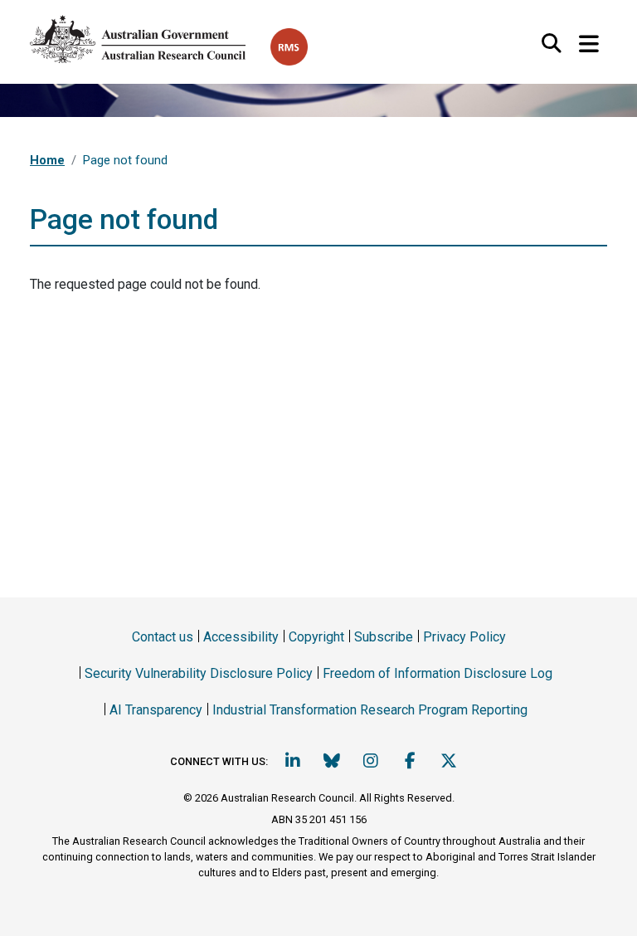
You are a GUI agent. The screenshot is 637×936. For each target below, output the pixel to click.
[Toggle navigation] (588, 44)
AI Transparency (155, 710)
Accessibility (241, 637)
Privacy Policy (464, 637)
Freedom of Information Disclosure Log (437, 673)
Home (47, 160)
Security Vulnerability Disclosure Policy (199, 673)
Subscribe (383, 637)
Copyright (316, 637)
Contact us (162, 637)
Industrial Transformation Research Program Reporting (370, 710)
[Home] (150, 36)
